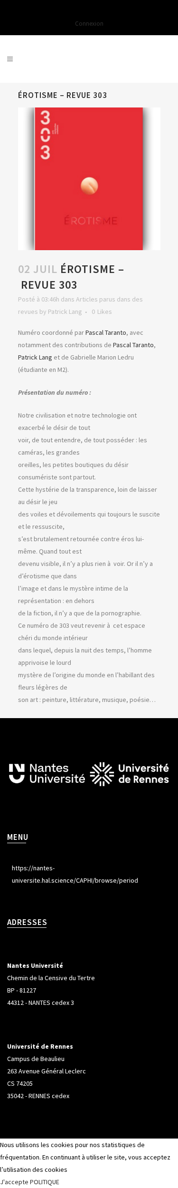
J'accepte (14, 1182)
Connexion (89, 23)
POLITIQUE (44, 1182)
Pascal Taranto (105, 332)
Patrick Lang (65, 311)
